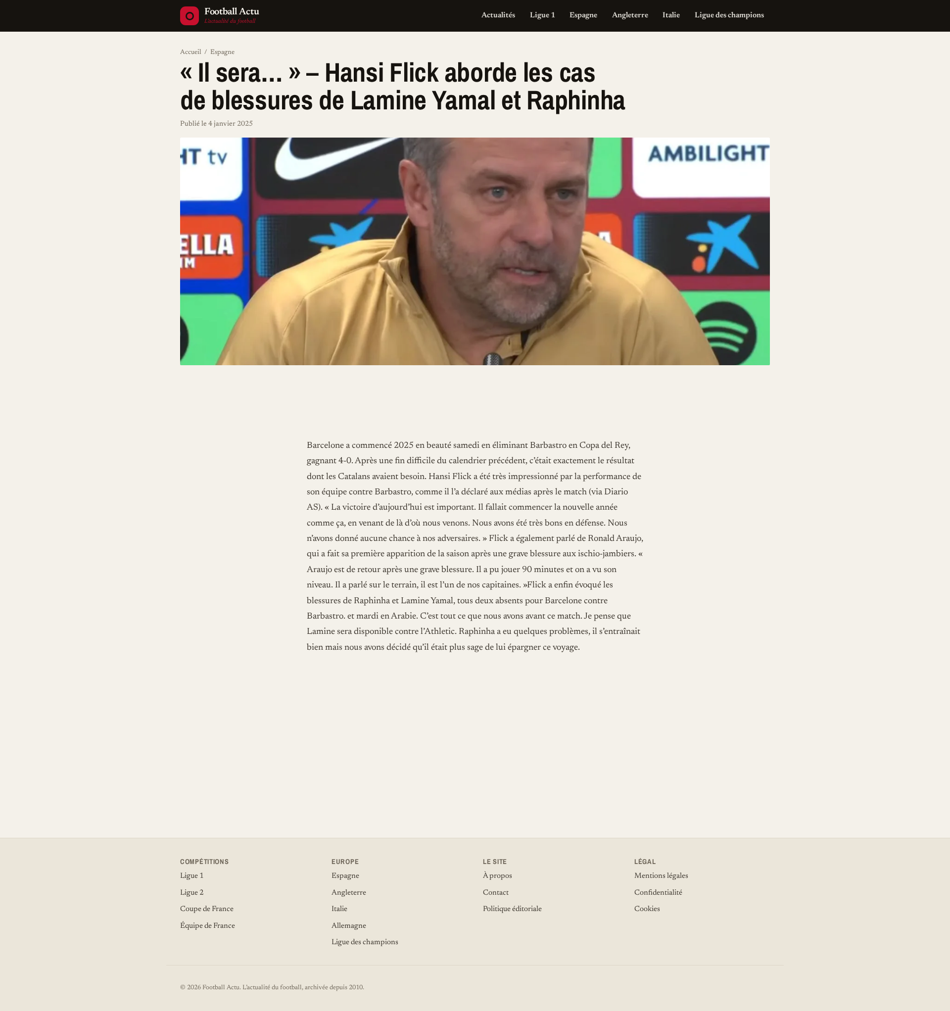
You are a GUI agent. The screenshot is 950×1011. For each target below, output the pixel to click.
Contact (496, 893)
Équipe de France (207, 926)
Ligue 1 (542, 15)
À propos (497, 876)
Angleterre (630, 15)
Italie (671, 15)
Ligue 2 (192, 893)
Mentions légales (661, 876)
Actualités (498, 15)
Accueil (190, 52)
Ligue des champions (729, 15)
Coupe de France (207, 909)
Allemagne (349, 926)
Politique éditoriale (512, 909)
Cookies (647, 909)
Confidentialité (658, 893)
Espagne (583, 15)
